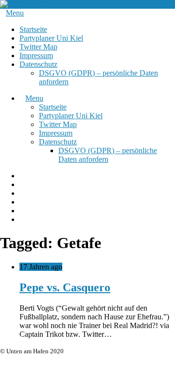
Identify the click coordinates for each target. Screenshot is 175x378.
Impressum (36, 55)
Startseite (33, 29)
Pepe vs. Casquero (64, 287)
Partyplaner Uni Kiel (51, 38)
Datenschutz (38, 64)
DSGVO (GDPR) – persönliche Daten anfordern (107, 154)
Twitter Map (38, 47)
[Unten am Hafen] (29, 4)
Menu (15, 13)
